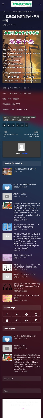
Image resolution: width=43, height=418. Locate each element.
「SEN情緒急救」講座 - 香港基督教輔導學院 (26, 297)
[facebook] (7, 314)
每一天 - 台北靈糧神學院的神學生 (25, 184)
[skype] (36, 320)
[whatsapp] (16, 320)
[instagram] (36, 314)
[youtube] (7, 320)
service (9, 12)
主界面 (10, 402)
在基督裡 (24, 153)
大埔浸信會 (16, 117)
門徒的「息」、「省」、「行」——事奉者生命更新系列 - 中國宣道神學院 (26, 266)
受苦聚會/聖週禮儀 (29, 117)
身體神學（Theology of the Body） (25, 274)
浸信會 (6, 120)
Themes (25, 409)
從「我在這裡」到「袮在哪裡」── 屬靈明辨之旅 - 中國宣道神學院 (26, 226)
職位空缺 (35, 402)
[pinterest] (26, 314)
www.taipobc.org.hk (19, 109)
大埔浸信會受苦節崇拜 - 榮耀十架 (25, 169)
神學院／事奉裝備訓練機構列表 (23, 405)
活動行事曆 (22, 402)
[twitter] (16, 314)
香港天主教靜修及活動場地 (22, 255)
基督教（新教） (17, 120)
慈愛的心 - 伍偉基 (19, 194)
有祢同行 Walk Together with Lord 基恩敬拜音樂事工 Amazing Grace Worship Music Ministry (26, 286)
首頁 (4, 12)
